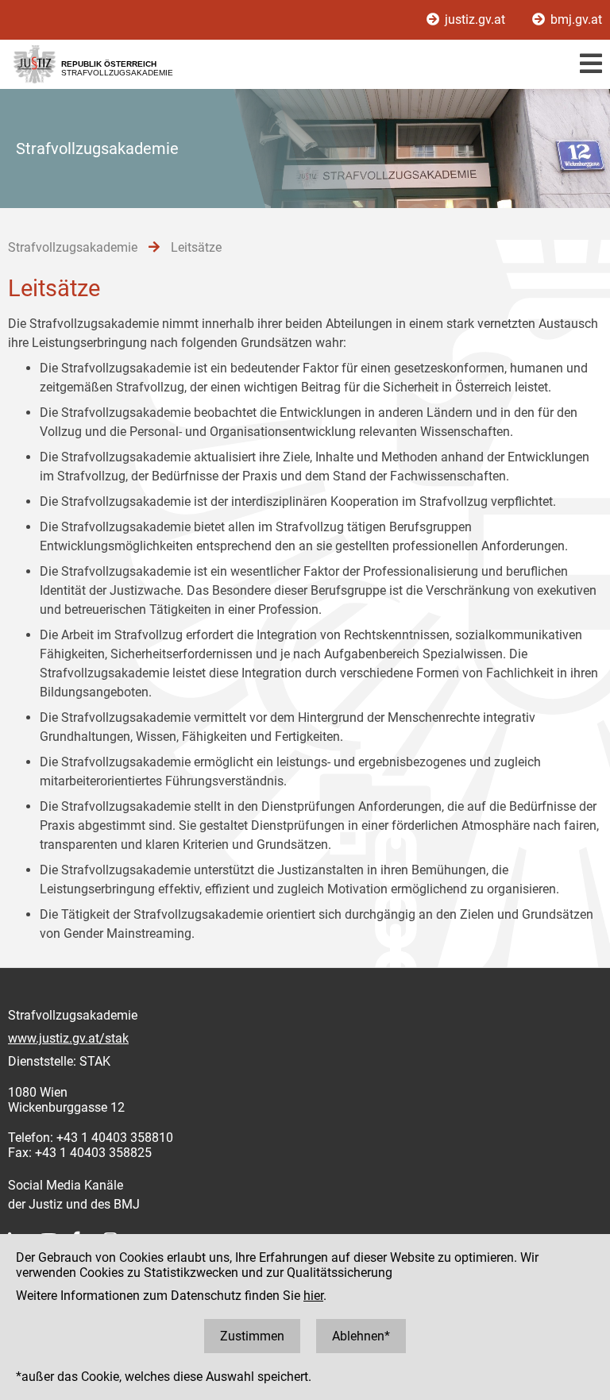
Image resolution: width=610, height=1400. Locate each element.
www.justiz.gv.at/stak (68, 1038)
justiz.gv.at (475, 19)
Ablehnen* (361, 1336)
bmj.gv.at (574, 19)
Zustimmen (252, 1336)
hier (313, 1295)
